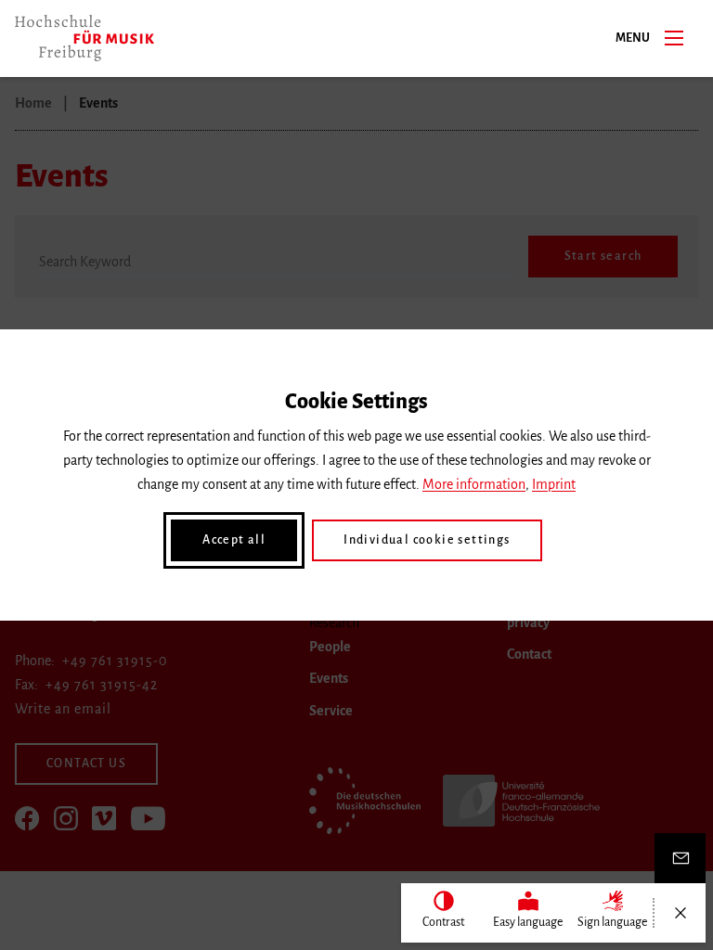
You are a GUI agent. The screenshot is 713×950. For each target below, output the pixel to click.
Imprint (554, 484)
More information (473, 484)
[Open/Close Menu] (680, 913)
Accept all (234, 539)
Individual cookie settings (427, 539)
